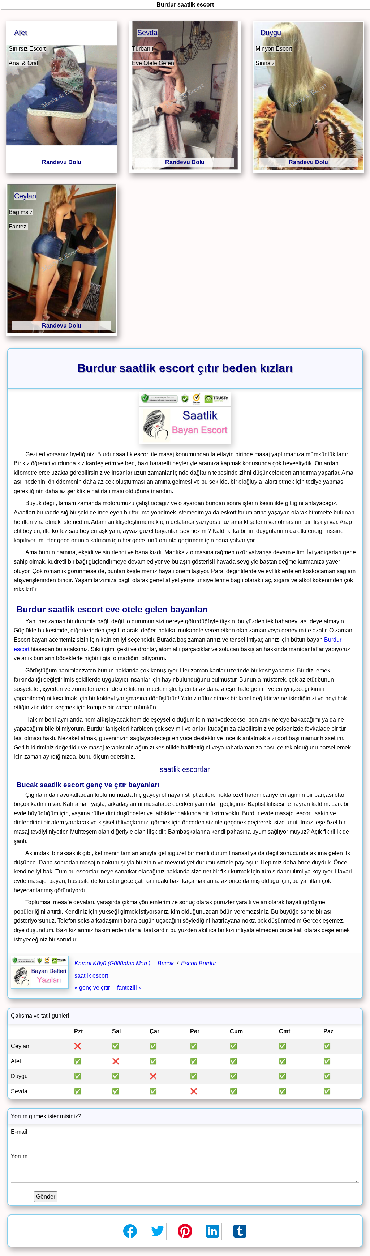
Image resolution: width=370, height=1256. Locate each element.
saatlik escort (91, 976)
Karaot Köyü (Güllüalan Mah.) (112, 963)
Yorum (19, 1156)
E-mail (19, 1132)
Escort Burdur (198, 963)
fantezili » (129, 987)
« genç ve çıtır (92, 987)
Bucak (166, 963)
